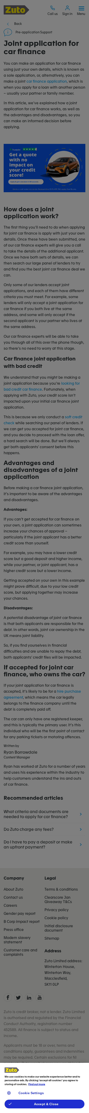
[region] (44, 1088)
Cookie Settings (31, 1093)
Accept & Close (46, 1104)
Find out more (36, 1084)
